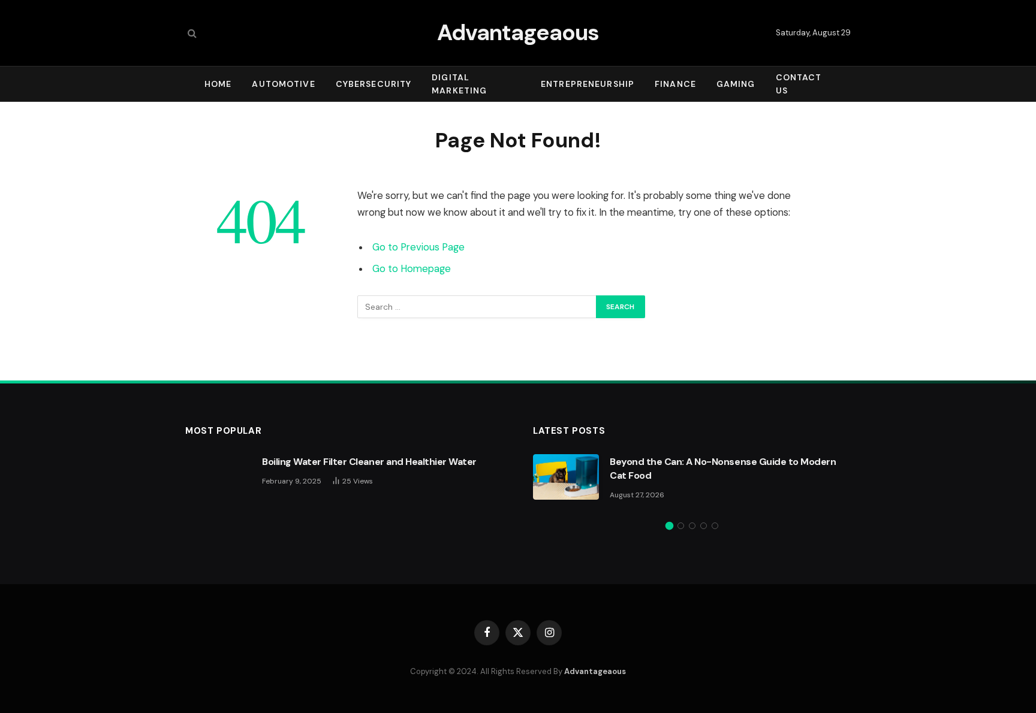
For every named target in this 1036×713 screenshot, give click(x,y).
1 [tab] (669, 525)
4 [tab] (703, 525)
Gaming (735, 83)
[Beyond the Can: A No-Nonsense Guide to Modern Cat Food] (566, 477)
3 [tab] (692, 525)
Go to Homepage (411, 268)
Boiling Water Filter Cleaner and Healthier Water (369, 461)
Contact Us (799, 84)
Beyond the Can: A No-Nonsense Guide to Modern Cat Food (723, 468)
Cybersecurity (374, 83)
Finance (675, 83)
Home (217, 83)
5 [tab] (715, 525)
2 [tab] (680, 525)
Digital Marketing (459, 84)
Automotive (283, 83)
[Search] (191, 33)
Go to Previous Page (418, 247)
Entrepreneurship (587, 83)
